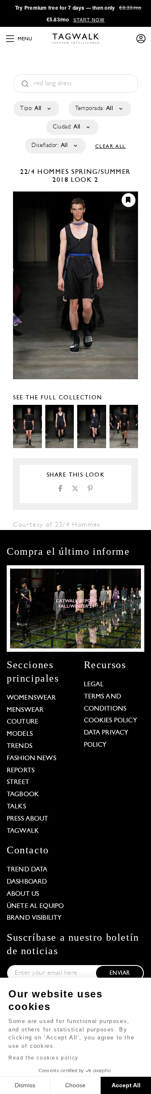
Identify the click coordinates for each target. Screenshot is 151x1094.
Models (20, 734)
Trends (19, 746)
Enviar (119, 973)
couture (22, 722)
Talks (16, 806)
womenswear (31, 698)
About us (23, 894)
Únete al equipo (35, 906)
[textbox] (36, 108)
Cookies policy (110, 720)
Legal (94, 684)
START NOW (89, 19)
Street (18, 782)
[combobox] (36, 108)
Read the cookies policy (43, 1058)
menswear (25, 710)
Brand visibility (34, 918)
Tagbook (23, 794)
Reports (20, 770)
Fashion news (31, 758)
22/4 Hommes (45, 172)
